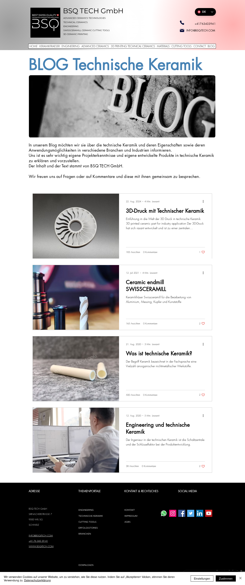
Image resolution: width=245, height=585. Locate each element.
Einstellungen (202, 578)
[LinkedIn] (199, 513)
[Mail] (182, 30)
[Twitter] (190, 513)
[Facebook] (181, 513)
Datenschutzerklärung (37, 580)
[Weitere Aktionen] (204, 201)
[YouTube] (208, 513)
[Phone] (182, 23)
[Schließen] (240, 578)
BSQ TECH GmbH (93, 11)
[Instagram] (172, 513)
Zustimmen (226, 578)
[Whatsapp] (163, 513)
